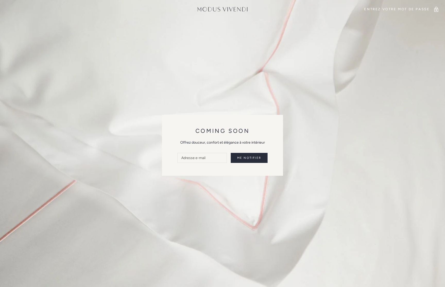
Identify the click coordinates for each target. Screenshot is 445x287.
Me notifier (249, 158)
